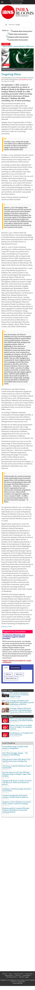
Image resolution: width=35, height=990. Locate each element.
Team (10, 974)
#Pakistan (4, 627)
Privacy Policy (29, 974)
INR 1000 (19, 674)
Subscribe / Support (24, 977)
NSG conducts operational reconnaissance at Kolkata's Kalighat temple (19, 695)
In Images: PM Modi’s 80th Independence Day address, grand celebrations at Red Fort (22, 702)
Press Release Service (11, 977)
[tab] (6, 668)
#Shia (10, 627)
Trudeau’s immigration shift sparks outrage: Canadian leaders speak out (15, 796)
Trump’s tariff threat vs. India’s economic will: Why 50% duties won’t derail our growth (17, 782)
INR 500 (8, 674)
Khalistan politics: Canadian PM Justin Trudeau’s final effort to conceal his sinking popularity (15, 810)
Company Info (21, 982)
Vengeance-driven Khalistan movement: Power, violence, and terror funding (16, 803)
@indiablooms (24, 80)
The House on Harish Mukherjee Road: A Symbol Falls (17, 767)
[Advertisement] (17, 894)
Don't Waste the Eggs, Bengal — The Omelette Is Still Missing (15, 754)
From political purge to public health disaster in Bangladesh (15, 748)
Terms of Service (9, 975)
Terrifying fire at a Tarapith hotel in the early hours (21, 734)
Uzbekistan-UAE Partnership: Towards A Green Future (16, 790)
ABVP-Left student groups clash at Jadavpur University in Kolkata (21, 720)
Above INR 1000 (11, 678)
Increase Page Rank (18, 983)
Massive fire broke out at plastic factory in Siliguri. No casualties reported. (21, 727)
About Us (4, 974)
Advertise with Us (18, 974)
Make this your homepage (16, 3)
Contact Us (18, 975)
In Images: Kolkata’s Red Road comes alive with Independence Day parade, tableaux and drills (21, 710)
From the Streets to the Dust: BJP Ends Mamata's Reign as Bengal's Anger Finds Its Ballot (16, 774)
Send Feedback (26, 975)
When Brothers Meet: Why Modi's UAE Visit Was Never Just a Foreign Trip (16, 760)
